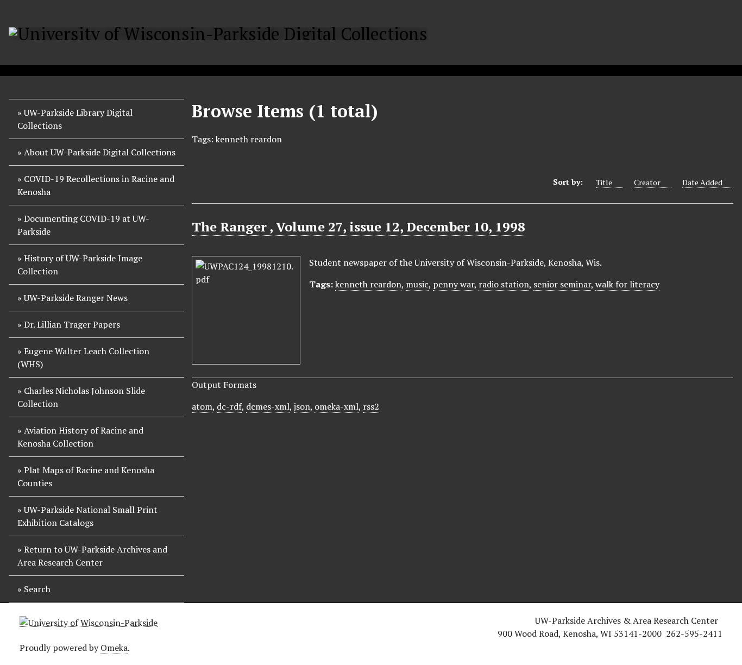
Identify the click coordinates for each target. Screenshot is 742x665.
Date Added (702, 182)
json (302, 406)
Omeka (114, 648)
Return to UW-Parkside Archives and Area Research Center (92, 555)
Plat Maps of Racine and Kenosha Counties (85, 476)
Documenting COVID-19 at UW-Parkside (83, 224)
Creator (647, 182)
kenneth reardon (368, 284)
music (417, 284)
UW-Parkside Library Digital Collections (75, 118)
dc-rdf (229, 406)
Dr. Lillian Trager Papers (72, 324)
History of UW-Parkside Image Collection (79, 264)
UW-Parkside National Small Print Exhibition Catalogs (87, 516)
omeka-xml (337, 406)
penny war (453, 284)
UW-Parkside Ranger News (76, 298)
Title (604, 182)
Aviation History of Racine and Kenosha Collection (80, 436)
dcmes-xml (268, 406)
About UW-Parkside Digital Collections (99, 152)
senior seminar (562, 284)
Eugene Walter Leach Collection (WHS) (83, 357)
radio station (504, 284)
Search (37, 589)
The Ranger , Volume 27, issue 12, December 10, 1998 (358, 226)
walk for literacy (627, 284)
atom (202, 406)
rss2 (371, 406)
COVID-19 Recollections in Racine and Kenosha (95, 185)
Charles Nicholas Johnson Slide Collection (81, 397)
